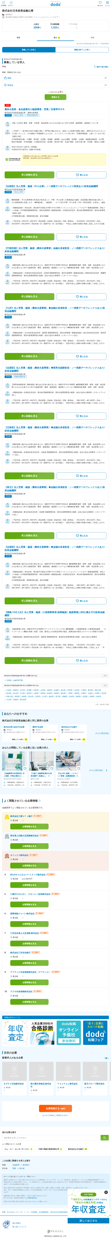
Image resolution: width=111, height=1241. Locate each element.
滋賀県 (76, 693)
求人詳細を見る (29, 174)
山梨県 (36, 693)
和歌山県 (9, 696)
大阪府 (90, 693)
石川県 (22, 693)
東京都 (90, 690)
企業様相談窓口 (32, 1198)
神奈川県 (98, 690)
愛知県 (63, 693)
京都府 (83, 693)
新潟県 (8, 693)
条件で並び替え (103, 67)
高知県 (71, 696)
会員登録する (55, 1108)
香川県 (58, 696)
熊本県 (98, 696)
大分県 (8, 700)
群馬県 (69, 690)
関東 (14, 1168)
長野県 (42, 693)
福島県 (49, 690)
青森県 (15, 690)
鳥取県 (17, 696)
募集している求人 (29, 50)
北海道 (8, 690)
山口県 (44, 696)
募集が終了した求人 (82, 50)
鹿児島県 (23, 700)
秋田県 (36, 690)
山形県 (42, 690)
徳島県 (51, 696)
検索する (55, 97)
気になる (100, 5)
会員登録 (3, 5)
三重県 (69, 693)
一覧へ (106, 1058)
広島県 (37, 696)
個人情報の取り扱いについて (19, 1225)
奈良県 (103, 693)
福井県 (29, 693)
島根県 (24, 696)
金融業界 (16, 1165)
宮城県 (29, 690)
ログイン (10, 5)
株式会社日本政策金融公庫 (60, 1212)
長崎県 (91, 696)
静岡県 (56, 693)
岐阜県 (49, 693)
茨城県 (56, 690)
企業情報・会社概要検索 (39, 1212)
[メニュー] (107, 3)
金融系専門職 (18, 680)
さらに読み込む (96, 770)
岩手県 (22, 690)
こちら (33, 1201)
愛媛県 (64, 696)
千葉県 (83, 690)
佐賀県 (85, 696)
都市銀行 (26, 1165)
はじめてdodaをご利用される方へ (55, 1115)
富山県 (15, 693)
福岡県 (78, 696)
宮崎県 (15, 700)
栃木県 (63, 690)
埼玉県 (76, 690)
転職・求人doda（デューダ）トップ (15, 1212)
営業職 (8, 680)
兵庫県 (97, 693)
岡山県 (30, 696)
